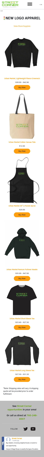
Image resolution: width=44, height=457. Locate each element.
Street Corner (17, 438)
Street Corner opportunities (20, 407)
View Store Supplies (22, 26)
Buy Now (22, 87)
